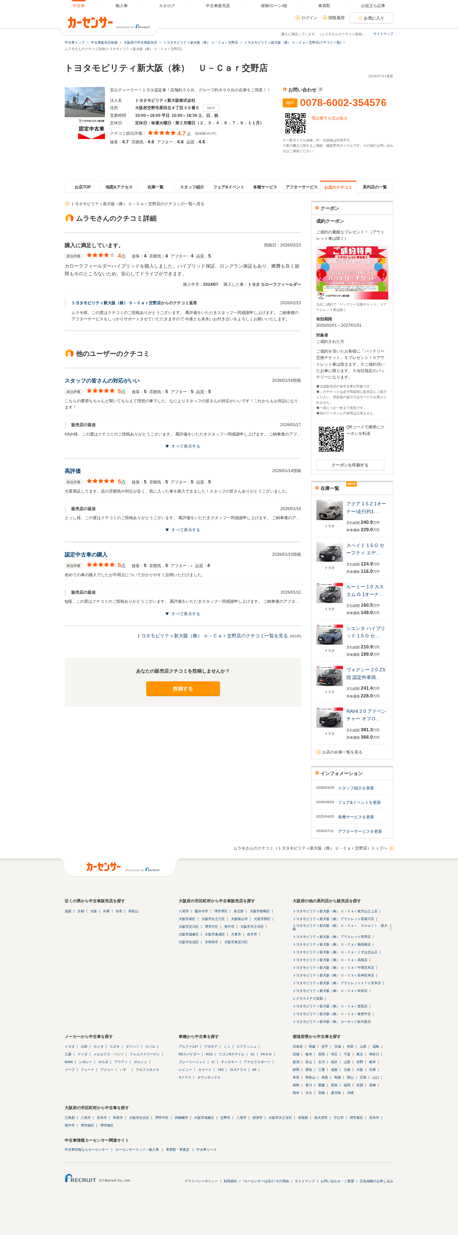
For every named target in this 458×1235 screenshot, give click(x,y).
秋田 (350, 1046)
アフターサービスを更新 (360, 831)
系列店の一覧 (375, 187)
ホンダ (99, 1046)
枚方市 (252, 934)
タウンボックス (209, 1077)
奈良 (119, 911)
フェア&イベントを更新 (359, 802)
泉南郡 (303, 1117)
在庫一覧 (156, 187)
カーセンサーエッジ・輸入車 (137, 1149)
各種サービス (265, 187)
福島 (376, 1046)
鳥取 (325, 1077)
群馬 (321, 1054)
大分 (308, 1093)
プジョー (107, 1069)
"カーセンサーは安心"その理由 (266, 1181)
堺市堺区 (221, 911)
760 (221, 1069)
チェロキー (229, 1062)
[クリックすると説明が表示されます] (320, 89)
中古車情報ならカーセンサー (86, 1149)
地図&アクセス (119, 187)
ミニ (227, 1046)
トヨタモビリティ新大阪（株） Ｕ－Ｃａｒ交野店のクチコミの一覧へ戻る (138, 203)
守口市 (339, 1117)
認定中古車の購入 (86, 554)
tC (213, 1062)
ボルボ (103, 1062)
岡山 (350, 1077)
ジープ (70, 1069)
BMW (69, 1062)
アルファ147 (188, 1046)
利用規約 (230, 1181)
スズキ (115, 1046)
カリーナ (205, 1069)
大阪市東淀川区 (236, 942)
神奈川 (374, 1054)
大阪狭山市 (239, 919)
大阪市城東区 (189, 934)
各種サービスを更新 (356, 817)
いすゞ (125, 1069)
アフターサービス (302, 187)
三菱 (68, 1054)
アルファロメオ (147, 1069)
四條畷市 (181, 1117)
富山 (308, 1062)
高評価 (73, 471)
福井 (334, 1062)
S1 (252, 1054)
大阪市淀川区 (189, 926)
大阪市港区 (187, 919)
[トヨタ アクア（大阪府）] (329, 520)
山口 (376, 1077)
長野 (359, 1062)
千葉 (347, 1054)
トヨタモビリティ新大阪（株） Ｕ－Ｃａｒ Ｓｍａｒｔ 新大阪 (340, 927)
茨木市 (102, 1117)
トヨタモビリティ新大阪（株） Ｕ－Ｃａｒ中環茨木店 (333, 967)
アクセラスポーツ (257, 1062)
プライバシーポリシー (201, 1181)
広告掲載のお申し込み (376, 1181)
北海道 (298, 1046)
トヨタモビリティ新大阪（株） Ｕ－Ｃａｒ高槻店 (330, 960)
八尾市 (184, 911)
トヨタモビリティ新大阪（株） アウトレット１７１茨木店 (337, 983)
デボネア (211, 1046)
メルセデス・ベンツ (109, 1054)
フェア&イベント (228, 187)
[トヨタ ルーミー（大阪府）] (329, 603)
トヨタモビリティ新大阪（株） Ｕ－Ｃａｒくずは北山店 (335, 952)
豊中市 (229, 926)
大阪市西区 (262, 919)
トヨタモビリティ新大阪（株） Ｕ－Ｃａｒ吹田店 (330, 991)
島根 (337, 1077)
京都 (80, 911)
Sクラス (185, 1077)
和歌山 (133, 911)
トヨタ (70, 1046)
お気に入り (374, 18)
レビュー (185, 1069)
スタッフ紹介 (192, 187)
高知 (334, 1085)
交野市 (225, 1117)
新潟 (296, 1062)
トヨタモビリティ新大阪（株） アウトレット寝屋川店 (333, 919)
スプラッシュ (246, 1046)
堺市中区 (211, 926)
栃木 (308, 1054)
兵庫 (106, 911)
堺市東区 (356, 1117)
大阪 (93, 911)
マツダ (82, 1054)
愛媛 (321, 1085)
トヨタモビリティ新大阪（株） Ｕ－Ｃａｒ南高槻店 (332, 944)
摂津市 (257, 1117)
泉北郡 (239, 911)
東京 (359, 1054)
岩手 (325, 1046)
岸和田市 (211, 942)
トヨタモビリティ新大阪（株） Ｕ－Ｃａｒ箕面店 (330, 1006)
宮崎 (321, 1093)
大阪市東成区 (215, 934)
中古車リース (206, 1149)
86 (254, 1069)
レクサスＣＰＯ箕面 (308, 998)
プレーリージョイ (192, 1062)
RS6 (209, 1054)
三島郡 (70, 1117)
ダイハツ (132, 1046)
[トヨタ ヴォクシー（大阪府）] (329, 686)
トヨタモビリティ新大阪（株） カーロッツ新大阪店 (332, 1021)
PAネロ (266, 1054)
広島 (363, 1077)
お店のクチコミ (338, 187)
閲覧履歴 (337, 17)
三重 (321, 1069)
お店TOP (83, 187)
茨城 (296, 1054)
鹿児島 (336, 1093)
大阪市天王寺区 (252, 926)
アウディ (121, 1062)
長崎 (372, 1085)
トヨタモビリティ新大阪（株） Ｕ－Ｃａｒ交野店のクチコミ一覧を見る (212, 635)
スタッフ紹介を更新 (356, 788)
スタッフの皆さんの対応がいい (102, 380)
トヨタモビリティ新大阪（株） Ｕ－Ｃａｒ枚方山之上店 (335, 911)
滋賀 (68, 911)
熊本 (296, 1093)
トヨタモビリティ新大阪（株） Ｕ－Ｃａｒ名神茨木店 (333, 975)
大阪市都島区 (260, 911)
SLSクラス (238, 1069)
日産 (84, 1046)
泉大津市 (321, 1117)
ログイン (309, 17)
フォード (87, 1069)
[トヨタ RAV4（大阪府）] (329, 728)
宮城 (337, 1046)
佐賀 (359, 1085)
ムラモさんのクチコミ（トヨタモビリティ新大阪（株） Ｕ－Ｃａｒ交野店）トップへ (310, 848)
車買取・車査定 (177, 1149)
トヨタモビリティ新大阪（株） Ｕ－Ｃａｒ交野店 (116, 303)
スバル (150, 1046)
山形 (363, 1046)
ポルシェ (140, 1062)
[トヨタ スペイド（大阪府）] (329, 562)
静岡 (296, 1069)
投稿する (183, 688)
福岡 (347, 1085)
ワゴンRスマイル (231, 1054)
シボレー (85, 1062)
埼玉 (334, 1054)
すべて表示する (185, 446)
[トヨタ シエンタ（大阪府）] (329, 645)
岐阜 (372, 1062)
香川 (308, 1085)
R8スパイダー (189, 1054)
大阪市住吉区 (139, 1117)
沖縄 (350, 1093)
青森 (312, 1046)
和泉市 (118, 1117)
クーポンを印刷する (350, 465)
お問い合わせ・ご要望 (337, 1181)
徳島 (296, 1085)
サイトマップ (383, 34)
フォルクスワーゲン (145, 1054)
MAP (211, 108)
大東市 (236, 934)
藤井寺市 (201, 911)
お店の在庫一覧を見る (342, 752)
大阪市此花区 (189, 942)
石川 (321, 1062)
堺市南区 (87, 1125)
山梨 (347, 1062)
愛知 (308, 1069)
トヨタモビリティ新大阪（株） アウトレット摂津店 (332, 937)
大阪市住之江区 (213, 919)
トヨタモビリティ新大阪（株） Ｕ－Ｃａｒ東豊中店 (332, 1014)
